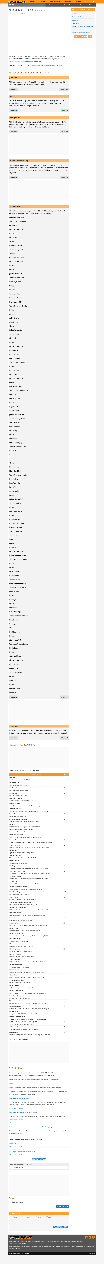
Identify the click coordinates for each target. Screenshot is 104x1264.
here (30, 59)
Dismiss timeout (14, 1143)
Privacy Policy (12, 1243)
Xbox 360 (16, 14)
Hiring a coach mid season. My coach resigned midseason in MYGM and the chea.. (35, 1088)
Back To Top (92, 1253)
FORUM (84, 37)
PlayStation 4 (25, 61)
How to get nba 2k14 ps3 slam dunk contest (23, 1112)
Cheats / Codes (68, 4)
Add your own (62, 1206)
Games (32, 1)
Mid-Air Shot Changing (79, 13)
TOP (89, 37)
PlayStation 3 (14, 61)
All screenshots (61, 1227)
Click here (12, 1039)
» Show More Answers (16, 1108)
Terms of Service (21, 1243)
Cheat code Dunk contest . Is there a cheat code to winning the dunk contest (34, 1079)
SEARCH (77, 37)
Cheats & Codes (55, 1)
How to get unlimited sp (16, 1149)
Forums (78, 1)
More (91, 4)
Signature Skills (76, 17)
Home (11, 14)
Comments (13, 89)
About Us (19, 1253)
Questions (67, 1)
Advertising (26, 1253)
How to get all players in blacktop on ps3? (22, 1152)
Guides (43, 1)
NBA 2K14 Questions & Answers (49, 65)
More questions (39, 1159)
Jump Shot (75, 20)
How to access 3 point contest (19, 1098)
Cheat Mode (75, 23)
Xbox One (38, 61)
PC (32, 61)
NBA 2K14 (12, 5)
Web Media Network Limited (17, 1241)
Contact (14, 1253)
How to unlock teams (15, 1146)
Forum (82, 4)
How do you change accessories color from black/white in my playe (31, 1127)
